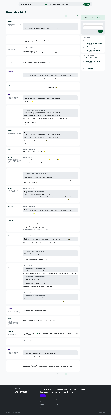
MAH (9, 108)
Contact (41, 407)
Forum (46, 4)
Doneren (43, 395)
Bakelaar (36, 333)
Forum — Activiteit (86, 37)
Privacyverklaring (101, 412)
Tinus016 (10, 188)
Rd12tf (9, 149)
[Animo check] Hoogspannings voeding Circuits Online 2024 (13, 98)
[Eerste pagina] (57, 16)
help (9, 85)
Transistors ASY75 (90, 64)
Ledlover (10, 38)
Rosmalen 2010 (28, 9)
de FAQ (98, 17)
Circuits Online (9, 9)
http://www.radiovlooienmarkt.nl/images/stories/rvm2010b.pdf (41, 143)
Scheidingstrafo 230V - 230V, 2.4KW (93, 61)
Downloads (42, 404)
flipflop (9, 235)
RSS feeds (58, 406)
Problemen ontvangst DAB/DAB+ (93, 50)
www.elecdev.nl (10, 88)
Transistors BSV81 (90, 68)
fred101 (9, 318)
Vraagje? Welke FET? (90, 39)
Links (40, 406)
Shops (63, 4)
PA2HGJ (9, 334)
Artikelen (41, 401)
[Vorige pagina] (59, 16)
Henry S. (10, 265)
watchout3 (10, 206)
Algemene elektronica (21, 9)
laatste (77, 15)
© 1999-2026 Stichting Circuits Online (13, 412)
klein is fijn (10, 71)
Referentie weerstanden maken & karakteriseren (96, 46)
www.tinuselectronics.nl (11, 190)
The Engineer (11, 59)
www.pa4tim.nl (10, 321)
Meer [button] (67, 4)
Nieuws (58, 4)
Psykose (10, 363)
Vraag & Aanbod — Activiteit (88, 55)
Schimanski (10, 331)
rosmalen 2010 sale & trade (28, 213)
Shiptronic (10, 21)
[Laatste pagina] (74, 16)
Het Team (58, 401)
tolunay (9, 171)
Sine (9, 94)
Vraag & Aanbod (52, 4)
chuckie (9, 47)
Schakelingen (42, 403)
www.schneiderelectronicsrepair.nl (13, 322)
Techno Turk (10, 157)
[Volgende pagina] (72, 16)
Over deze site (59, 403)
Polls (57, 404)
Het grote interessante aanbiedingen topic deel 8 (96, 43)
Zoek (100, 31)
